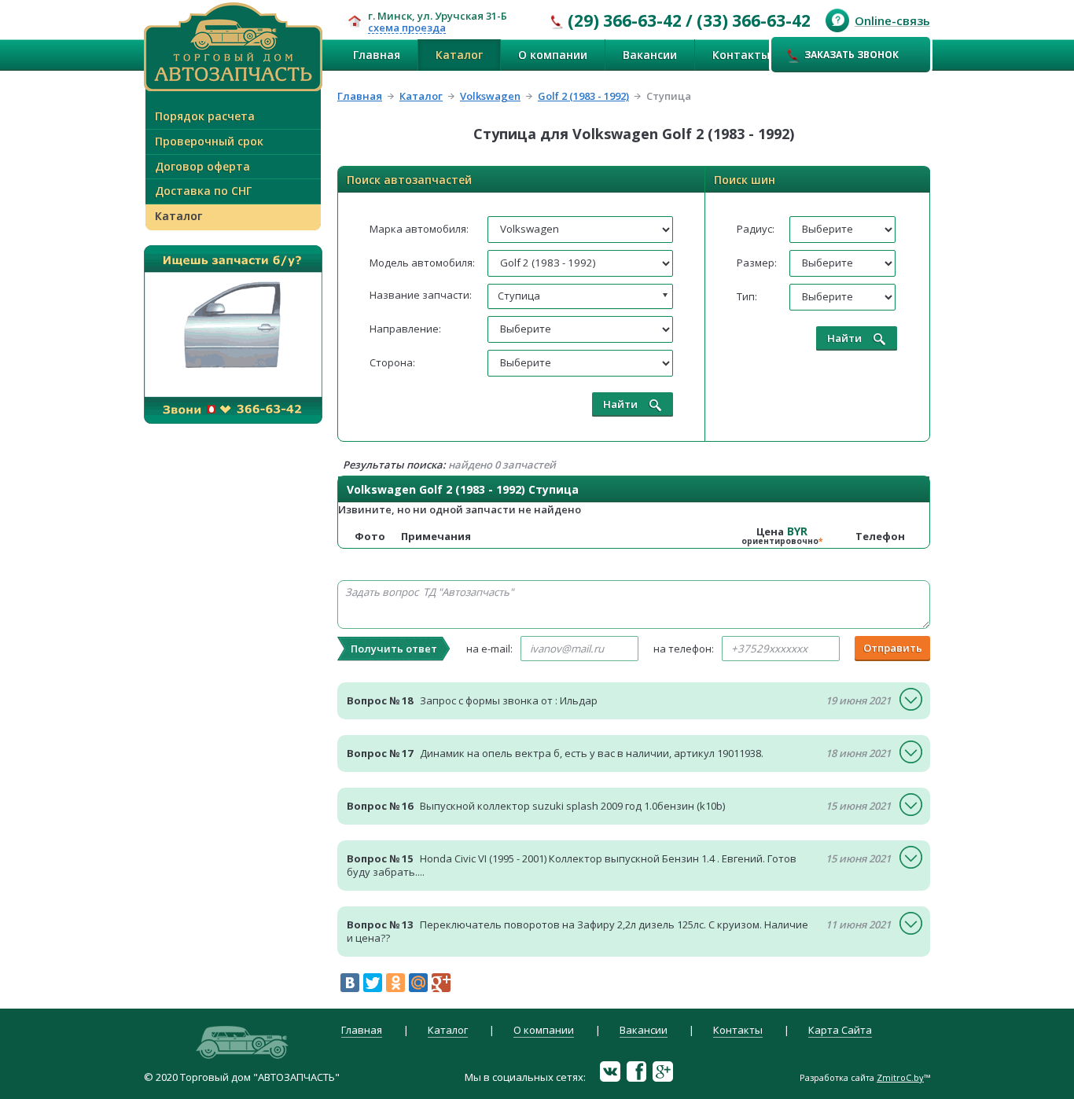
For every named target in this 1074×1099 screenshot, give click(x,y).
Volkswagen (490, 96)
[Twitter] (372, 982)
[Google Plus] (441, 982)
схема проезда (407, 28)
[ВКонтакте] (349, 982)
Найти (620, 404)
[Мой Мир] (418, 982)
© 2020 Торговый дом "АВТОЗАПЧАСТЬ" (242, 1077)
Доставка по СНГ (203, 190)
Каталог (459, 54)
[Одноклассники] (395, 982)
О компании (552, 54)
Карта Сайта (840, 1030)
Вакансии (650, 54)
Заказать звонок (851, 54)
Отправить (892, 648)
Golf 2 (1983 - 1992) (583, 96)
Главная (376, 54)
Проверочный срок (209, 141)
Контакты (741, 54)
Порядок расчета (205, 115)
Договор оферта (202, 166)
